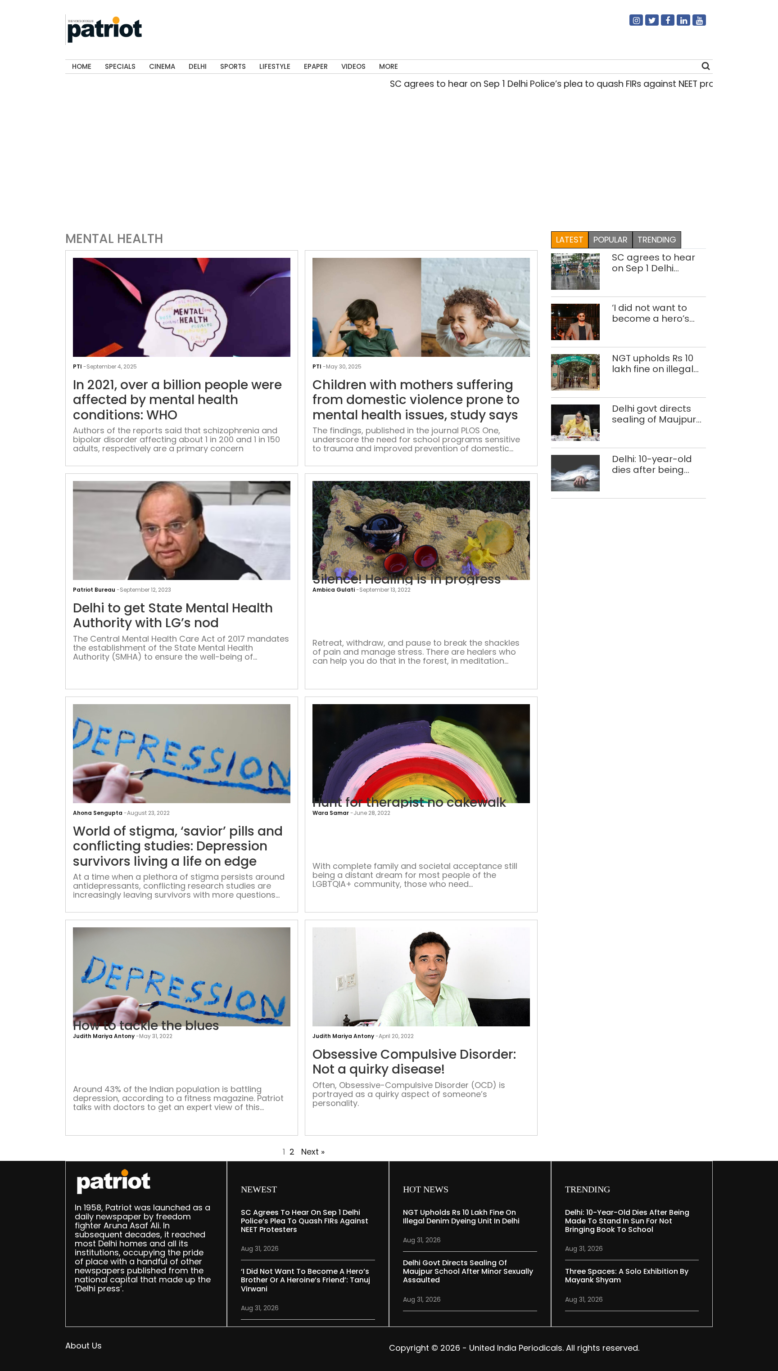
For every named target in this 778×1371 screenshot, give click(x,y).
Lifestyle (274, 66)
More (388, 66)
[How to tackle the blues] (181, 999)
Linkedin (678, 24)
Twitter (646, 24)
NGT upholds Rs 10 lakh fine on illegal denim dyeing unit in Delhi (657, 363)
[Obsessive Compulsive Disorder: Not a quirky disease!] (421, 987)
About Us (83, 1345)
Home (81, 66)
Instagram (631, 24)
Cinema (162, 66)
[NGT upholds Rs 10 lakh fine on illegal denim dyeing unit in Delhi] (575, 371)
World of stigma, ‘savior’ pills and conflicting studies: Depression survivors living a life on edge (178, 846)
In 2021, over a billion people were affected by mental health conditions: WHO (177, 400)
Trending (657, 239)
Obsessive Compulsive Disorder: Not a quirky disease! (414, 1062)
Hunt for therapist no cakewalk (409, 802)
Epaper (316, 66)
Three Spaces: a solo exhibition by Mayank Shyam (626, 1275)
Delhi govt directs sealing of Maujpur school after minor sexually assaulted (654, 414)
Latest (570, 239)
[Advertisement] (385, 158)
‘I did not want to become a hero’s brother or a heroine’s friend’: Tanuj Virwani (650, 313)
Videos (353, 66)
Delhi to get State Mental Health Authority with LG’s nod (173, 616)
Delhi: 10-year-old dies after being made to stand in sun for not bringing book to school (656, 464)
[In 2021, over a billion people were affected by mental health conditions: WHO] (181, 338)
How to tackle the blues (146, 1025)
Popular (610, 239)
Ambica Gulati (333, 589)
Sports (233, 66)
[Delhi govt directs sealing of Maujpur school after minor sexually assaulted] (575, 421)
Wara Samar (330, 813)
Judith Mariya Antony (104, 1036)
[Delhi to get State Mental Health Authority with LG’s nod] (181, 561)
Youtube (694, 24)
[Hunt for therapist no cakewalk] (421, 776)
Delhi (198, 66)
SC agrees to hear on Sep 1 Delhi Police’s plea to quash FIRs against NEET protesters (531, 84)
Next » (313, 1151)
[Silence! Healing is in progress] (421, 561)
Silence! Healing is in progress (406, 579)
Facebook (662, 24)
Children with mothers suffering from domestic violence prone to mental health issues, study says (416, 400)
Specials (120, 66)
